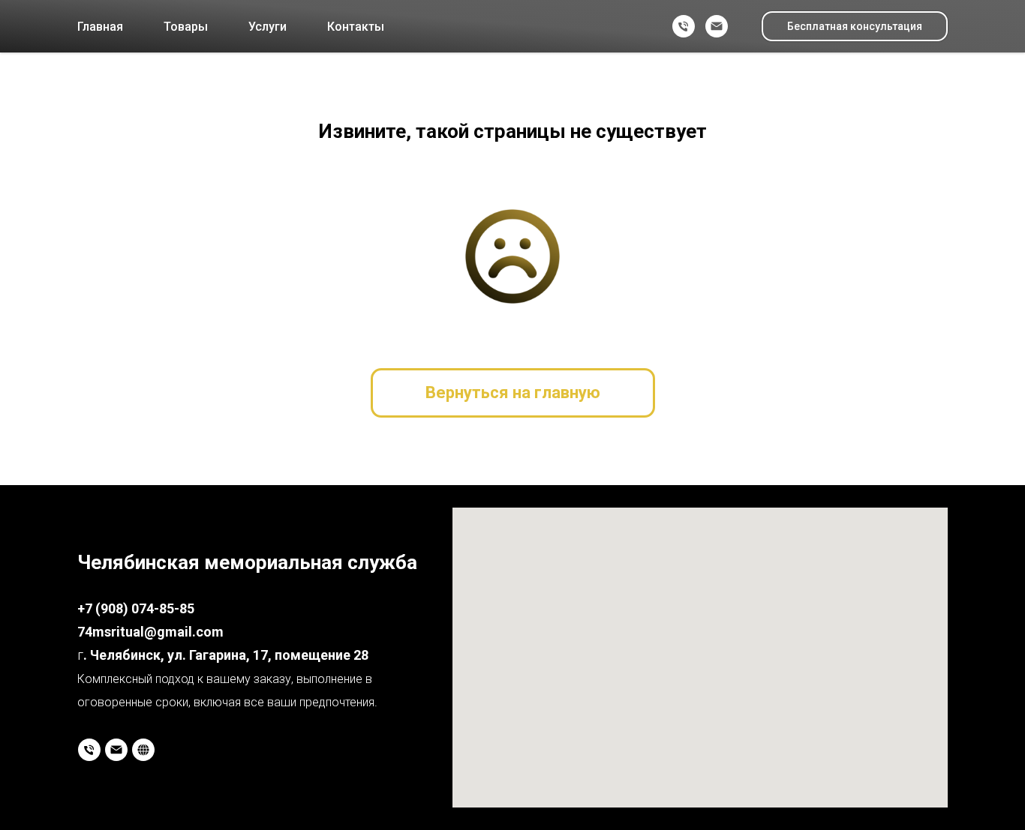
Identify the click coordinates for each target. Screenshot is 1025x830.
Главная (100, 26)
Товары (186, 26)
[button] (855, 26)
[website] (143, 750)
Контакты (355, 26)
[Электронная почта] (716, 26)
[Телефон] (683, 26)
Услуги (267, 26)
